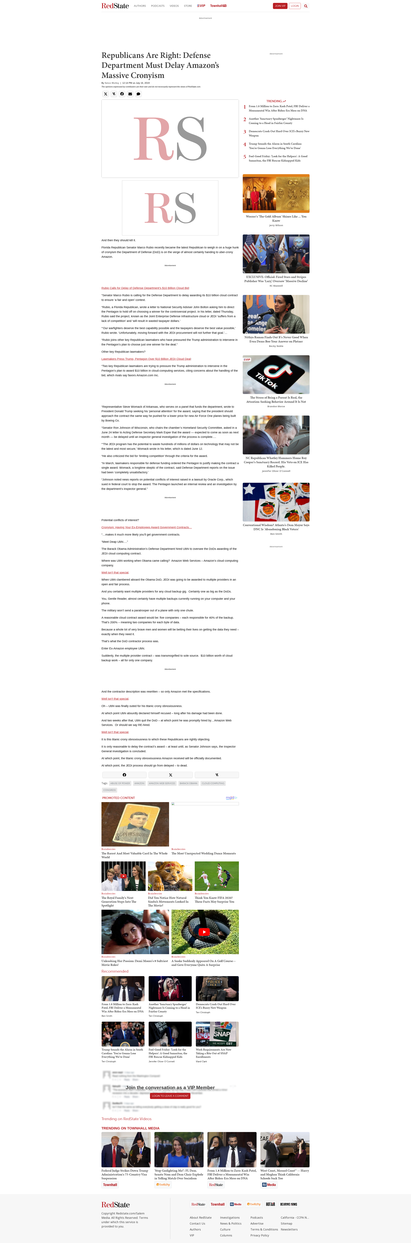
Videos (174, 5)
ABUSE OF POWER (120, 783)
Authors (140, 5)
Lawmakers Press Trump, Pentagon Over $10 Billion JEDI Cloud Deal (146, 359)
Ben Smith (107, 1016)
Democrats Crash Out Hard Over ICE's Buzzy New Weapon (216, 1006)
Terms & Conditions (264, 1229)
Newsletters (289, 1229)
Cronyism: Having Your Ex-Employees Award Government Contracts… (146, 527)
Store (188, 5)
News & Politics (230, 1223)
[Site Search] (306, 6)
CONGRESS (109, 790)
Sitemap (286, 1223)
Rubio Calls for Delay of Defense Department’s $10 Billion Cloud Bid (145, 288)
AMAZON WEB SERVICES (162, 783)
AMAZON (139, 783)
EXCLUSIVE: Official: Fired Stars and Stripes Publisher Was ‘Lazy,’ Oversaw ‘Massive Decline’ (276, 279)
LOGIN (295, 5)
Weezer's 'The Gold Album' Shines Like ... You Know (276, 218)
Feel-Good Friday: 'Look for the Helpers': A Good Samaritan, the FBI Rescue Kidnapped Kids (168, 1053)
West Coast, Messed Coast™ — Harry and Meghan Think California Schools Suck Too (284, 1174)
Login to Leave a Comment (170, 1095)
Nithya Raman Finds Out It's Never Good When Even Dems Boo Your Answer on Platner (276, 339)
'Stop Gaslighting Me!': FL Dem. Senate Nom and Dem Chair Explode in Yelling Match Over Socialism (178, 1174)
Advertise (256, 1223)
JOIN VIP (280, 5)
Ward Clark (201, 1061)
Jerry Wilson (276, 225)
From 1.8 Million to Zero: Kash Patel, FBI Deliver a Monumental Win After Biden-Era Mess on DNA (123, 1007)
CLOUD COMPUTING (213, 783)
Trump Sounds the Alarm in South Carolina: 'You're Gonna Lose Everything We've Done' (122, 1053)
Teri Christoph (156, 1016)
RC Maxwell (276, 285)
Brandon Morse (276, 406)
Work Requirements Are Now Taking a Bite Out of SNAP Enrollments (213, 1053)
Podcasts (158, 5)
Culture (225, 1229)
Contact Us (197, 1223)
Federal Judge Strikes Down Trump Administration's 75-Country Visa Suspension (124, 1174)
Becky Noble (276, 346)
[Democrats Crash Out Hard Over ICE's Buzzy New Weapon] (217, 988)
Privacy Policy (259, 1235)
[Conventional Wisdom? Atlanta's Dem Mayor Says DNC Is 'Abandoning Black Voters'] (276, 502)
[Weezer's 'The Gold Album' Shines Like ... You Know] (276, 193)
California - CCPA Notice (295, 1217)
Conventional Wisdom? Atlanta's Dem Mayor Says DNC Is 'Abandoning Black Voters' (276, 527)
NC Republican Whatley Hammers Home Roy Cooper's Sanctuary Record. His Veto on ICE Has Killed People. (276, 462)
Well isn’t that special (114, 572)
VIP (192, 1235)
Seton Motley (112, 83)
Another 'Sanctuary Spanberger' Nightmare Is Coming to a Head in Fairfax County (169, 1007)
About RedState (201, 1217)
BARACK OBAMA (188, 783)
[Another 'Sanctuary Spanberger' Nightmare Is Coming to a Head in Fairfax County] (170, 988)
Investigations (230, 1217)
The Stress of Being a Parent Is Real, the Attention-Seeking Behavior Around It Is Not (276, 399)
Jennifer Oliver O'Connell (162, 1061)
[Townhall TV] (218, 6)
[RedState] (115, 6)
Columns (226, 1235)
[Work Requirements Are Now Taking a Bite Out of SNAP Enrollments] (217, 1033)
